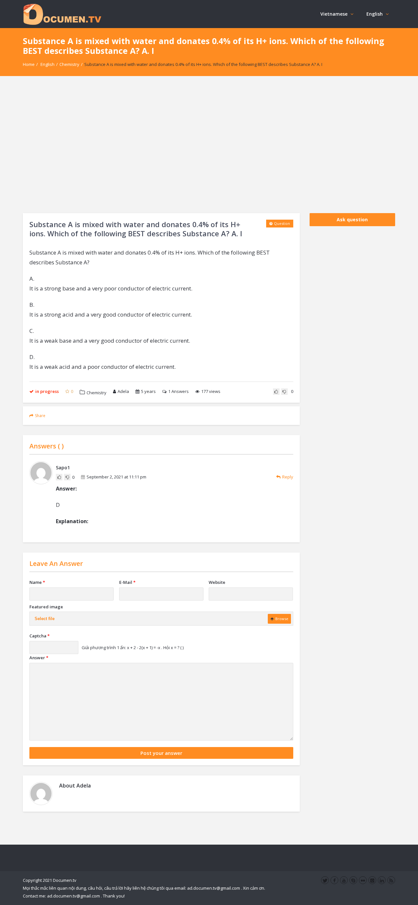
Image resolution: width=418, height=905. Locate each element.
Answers (178, 391)
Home (29, 64)
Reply (287, 477)
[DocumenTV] (62, 14)
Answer (38, 658)
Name (37, 582)
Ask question (352, 219)
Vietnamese (333, 14)
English (374, 14)
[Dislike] (284, 391)
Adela (123, 391)
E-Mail (127, 582)
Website (217, 582)
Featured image (46, 607)
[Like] (276, 391)
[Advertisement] (209, 144)
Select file (45, 618)
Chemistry (69, 64)
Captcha (39, 636)
